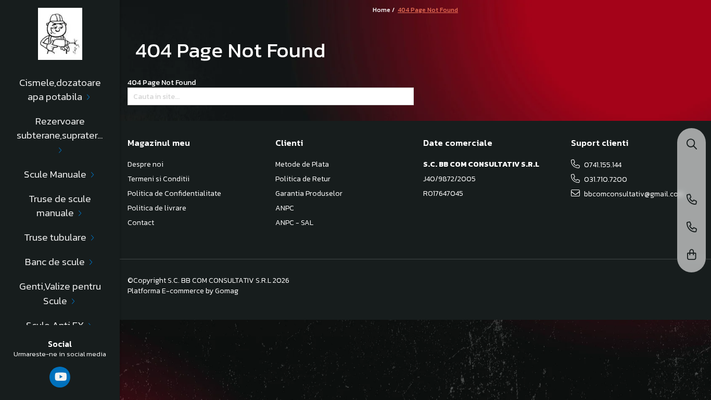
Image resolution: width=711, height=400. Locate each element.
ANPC (284, 208)
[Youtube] (60, 377)
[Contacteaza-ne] (692, 200)
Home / (384, 10)
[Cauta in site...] (692, 145)
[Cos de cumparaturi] (692, 255)
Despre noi (145, 164)
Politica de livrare (157, 208)
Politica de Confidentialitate (174, 194)
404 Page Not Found (428, 10)
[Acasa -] (60, 34)
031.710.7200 (604, 179)
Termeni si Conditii (158, 179)
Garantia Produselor (308, 194)
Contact (141, 223)
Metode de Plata (302, 164)
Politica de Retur (303, 179)
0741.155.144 (601, 164)
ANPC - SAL (294, 223)
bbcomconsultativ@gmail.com (633, 194)
